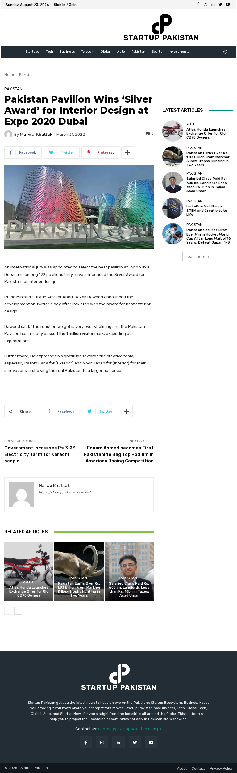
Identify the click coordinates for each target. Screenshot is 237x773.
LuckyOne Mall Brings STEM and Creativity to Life (206, 210)
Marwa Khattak (36, 134)
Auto (28, 582)
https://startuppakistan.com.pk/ (64, 492)
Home (9, 74)
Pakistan (26, 74)
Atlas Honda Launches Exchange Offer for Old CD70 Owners (28, 592)
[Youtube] (227, 4)
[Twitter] (220, 4)
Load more (195, 256)
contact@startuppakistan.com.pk (130, 729)
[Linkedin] (213, 4)
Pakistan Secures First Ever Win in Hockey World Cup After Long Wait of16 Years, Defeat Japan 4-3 (208, 236)
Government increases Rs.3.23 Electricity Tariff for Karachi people (40, 454)
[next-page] (18, 611)
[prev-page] (8, 611)
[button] (225, 52)
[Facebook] (198, 4)
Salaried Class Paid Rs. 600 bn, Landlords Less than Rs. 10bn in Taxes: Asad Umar (129, 590)
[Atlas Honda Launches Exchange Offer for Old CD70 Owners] (28, 571)
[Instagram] (205, 4)
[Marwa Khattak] (9, 134)
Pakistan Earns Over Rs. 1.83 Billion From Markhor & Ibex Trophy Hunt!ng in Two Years (79, 590)
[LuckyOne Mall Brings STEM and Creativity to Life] (172, 208)
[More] (127, 152)
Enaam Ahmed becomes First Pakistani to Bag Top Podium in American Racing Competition (119, 454)
